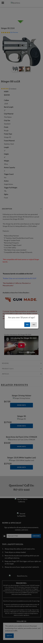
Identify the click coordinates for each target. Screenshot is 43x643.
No (34, 324)
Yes (27, 324)
